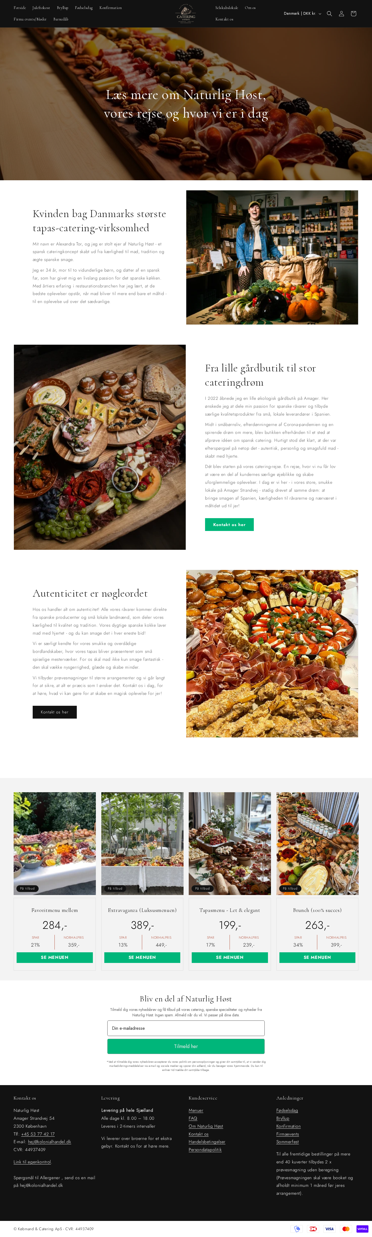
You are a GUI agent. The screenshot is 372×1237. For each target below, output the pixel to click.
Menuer (196, 1110)
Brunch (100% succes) (317, 910)
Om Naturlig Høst (206, 1126)
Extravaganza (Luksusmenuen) (142, 910)
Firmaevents (287, 1134)
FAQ (193, 1118)
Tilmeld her (186, 1046)
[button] (330, 14)
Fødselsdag (287, 1110)
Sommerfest (287, 1142)
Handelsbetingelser (207, 1142)
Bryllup (282, 1118)
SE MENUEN (54, 957)
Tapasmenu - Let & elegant (229, 910)
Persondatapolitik (205, 1149)
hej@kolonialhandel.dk (49, 1142)
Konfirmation (288, 1126)
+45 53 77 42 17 (38, 1134)
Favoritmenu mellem (54, 910)
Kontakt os (199, 1134)
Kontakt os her (229, 525)
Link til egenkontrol (32, 1162)
